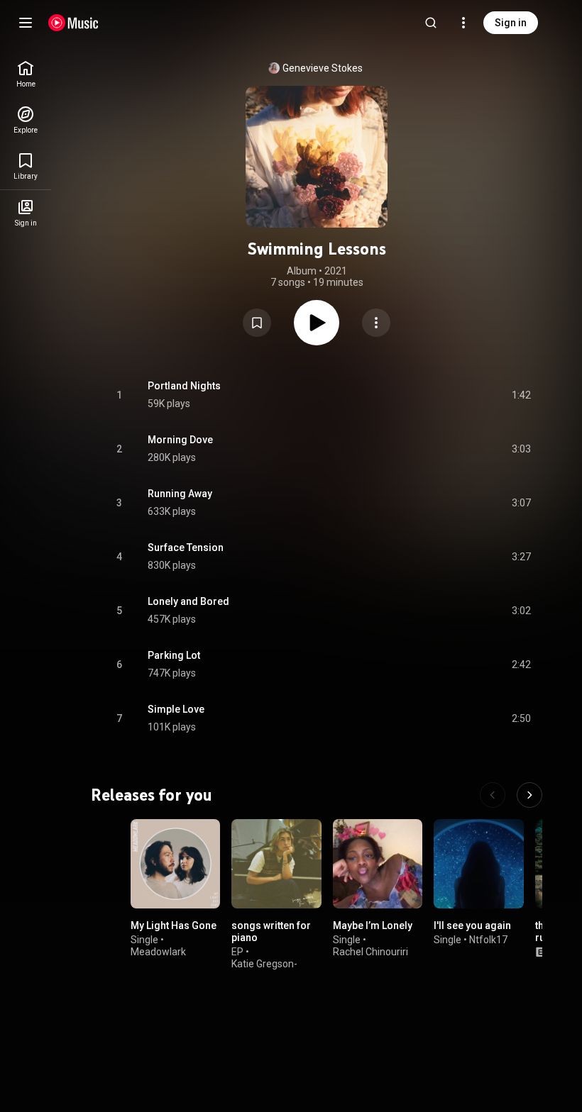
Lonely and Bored (188, 601)
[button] (257, 322)
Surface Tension (186, 547)
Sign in (511, 22)
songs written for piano (271, 932)
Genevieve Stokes (322, 68)
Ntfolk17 (488, 939)
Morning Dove (180, 439)
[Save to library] (256, 322)
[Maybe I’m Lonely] (377, 863)
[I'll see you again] (478, 863)
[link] (25, 74)
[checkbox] (520, 395)
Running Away (180, 493)
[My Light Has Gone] (175, 863)
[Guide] (25, 22)
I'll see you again (472, 926)
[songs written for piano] (276, 863)
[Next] (529, 795)
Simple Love (176, 709)
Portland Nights (184, 385)
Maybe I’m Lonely (372, 926)
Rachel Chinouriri (370, 951)
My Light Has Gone (173, 926)
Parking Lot (174, 655)
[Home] (73, 22)
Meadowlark (158, 951)
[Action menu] (376, 322)
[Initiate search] (430, 22)
